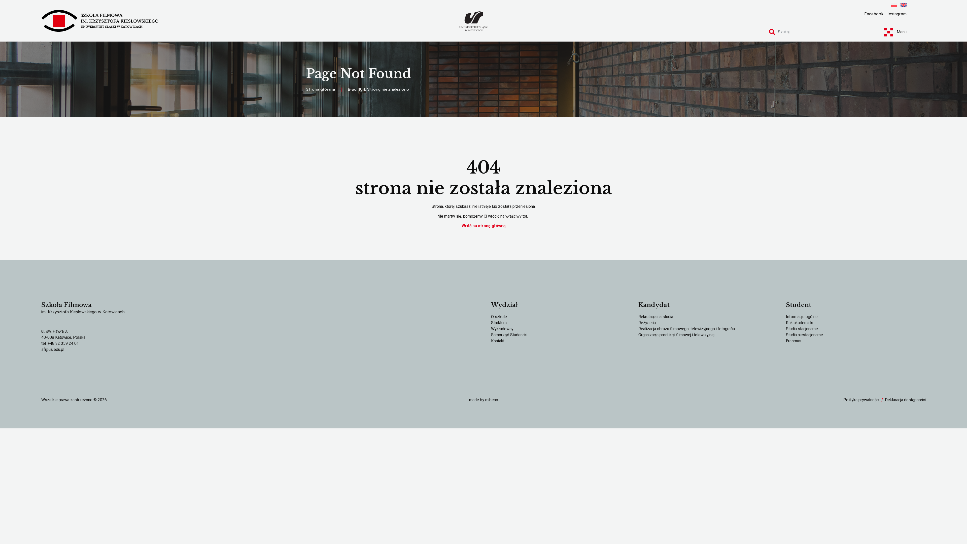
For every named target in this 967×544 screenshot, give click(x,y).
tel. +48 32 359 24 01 (60, 344)
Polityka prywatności (861, 400)
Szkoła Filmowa (66, 305)
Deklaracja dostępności (905, 400)
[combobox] (822, 32)
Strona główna (320, 89)
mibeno (491, 400)
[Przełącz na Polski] (894, 6)
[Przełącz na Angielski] (904, 6)
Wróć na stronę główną (484, 226)
